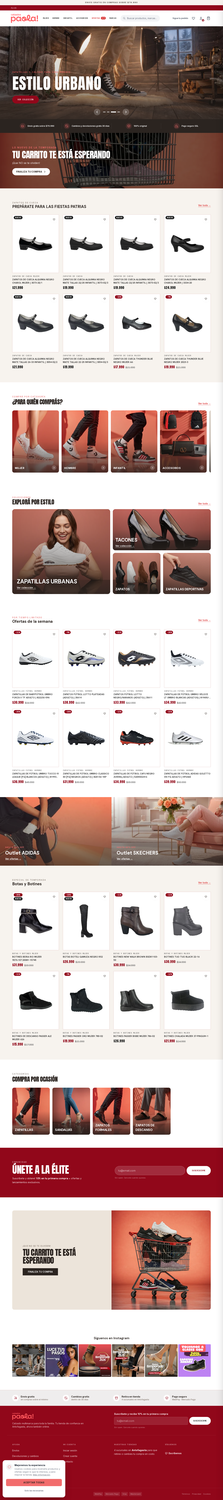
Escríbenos (175, 1453)
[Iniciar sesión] (201, 18)
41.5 (187, 762)
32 (147, 756)
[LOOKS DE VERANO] (111, 72)
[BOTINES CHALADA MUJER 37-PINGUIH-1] (187, 1000)
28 (119, 756)
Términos (186, 1494)
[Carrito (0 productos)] (208, 18)
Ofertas (98, 18)
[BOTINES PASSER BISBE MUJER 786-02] (137, 1000)
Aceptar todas (34, 1482)
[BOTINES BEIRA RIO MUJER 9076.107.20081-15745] (35, 921)
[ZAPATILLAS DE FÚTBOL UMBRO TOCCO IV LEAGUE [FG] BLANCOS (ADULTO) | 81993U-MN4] (35, 738)
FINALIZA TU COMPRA (40, 1271)
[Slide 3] (112, 111)
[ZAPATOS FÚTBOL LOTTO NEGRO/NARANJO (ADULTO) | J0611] (137, 658)
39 (53, 262)
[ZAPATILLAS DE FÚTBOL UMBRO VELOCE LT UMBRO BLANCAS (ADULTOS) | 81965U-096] (187, 658)
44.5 (182, 683)
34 (17, 262)
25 (144, 268)
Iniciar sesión (70, 1450)
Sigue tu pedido (180, 18)
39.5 (179, 756)
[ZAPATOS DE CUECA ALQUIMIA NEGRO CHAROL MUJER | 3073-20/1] (35, 244)
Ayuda (13, 8)
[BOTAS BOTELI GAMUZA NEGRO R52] (86, 921)
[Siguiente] (126, 112)
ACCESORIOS (82, 18)
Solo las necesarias (33, 1490)
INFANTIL (68, 18)
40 (144, 348)
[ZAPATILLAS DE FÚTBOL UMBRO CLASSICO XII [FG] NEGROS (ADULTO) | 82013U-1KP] (86, 738)
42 (43, 676)
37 (39, 262)
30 (133, 756)
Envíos (15, 1450)
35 (25, 262)
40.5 (28, 676)
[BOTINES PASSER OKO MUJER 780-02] (86, 1000)
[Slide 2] (108, 111)
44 (100, 683)
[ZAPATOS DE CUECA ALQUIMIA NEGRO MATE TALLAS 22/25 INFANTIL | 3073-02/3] (86, 244)
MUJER (46, 18)
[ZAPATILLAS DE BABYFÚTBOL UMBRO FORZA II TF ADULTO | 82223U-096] (35, 658)
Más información (41, 1474)
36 (32, 262)
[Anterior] (97, 112)
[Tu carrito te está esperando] (161, 1260)
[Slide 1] (104, 111)
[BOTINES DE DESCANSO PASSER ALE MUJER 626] (35, 1000)
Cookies (207, 1494)
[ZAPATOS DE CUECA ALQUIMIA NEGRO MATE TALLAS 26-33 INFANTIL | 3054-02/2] (35, 323)
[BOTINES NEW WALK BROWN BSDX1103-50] (137, 921)
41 (151, 348)
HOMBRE (56, 18)
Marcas (113, 18)
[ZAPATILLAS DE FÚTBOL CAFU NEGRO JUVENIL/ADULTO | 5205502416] (137, 738)
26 (17, 341)
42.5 (50, 676)
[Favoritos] (193, 18)
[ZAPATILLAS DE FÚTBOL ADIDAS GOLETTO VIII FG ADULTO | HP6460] (187, 738)
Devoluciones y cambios (25, 1456)
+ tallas (35, 268)
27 (39, 341)
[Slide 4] (117, 111)
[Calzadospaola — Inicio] (24, 18)
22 (68, 262)
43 (30, 683)
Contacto (68, 1461)
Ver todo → (204, 205)
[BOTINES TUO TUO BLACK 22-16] (187, 921)
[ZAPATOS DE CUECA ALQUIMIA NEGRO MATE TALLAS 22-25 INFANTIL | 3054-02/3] (86, 323)
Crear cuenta (70, 1456)
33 (155, 756)
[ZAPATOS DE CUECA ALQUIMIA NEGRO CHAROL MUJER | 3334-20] (187, 244)
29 (126, 756)
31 (140, 756)
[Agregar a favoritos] (54, 219)
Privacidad (196, 1494)
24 (97, 262)
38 (46, 262)
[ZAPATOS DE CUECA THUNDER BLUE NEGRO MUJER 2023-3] (187, 323)
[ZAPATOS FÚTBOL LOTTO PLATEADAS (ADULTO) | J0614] (86, 658)
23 (82, 262)
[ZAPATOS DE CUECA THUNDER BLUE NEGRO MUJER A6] (137, 323)
